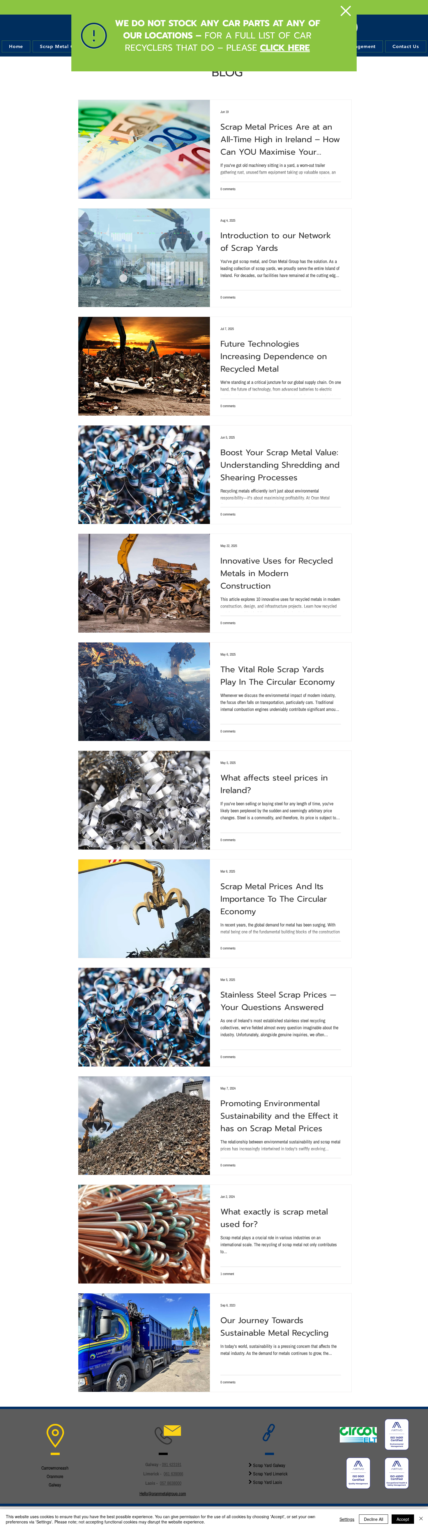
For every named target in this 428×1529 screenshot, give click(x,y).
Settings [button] (346, 1519)
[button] (346, 11)
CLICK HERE (285, 47)
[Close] (421, 1519)
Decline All (373, 1519)
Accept (403, 1519)
